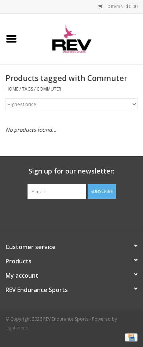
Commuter (49, 89)
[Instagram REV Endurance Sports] (111, 214)
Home (12, 89)
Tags (27, 89)
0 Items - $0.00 (122, 6)
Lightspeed (17, 328)
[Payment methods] (130, 337)
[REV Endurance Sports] (83, 38)
